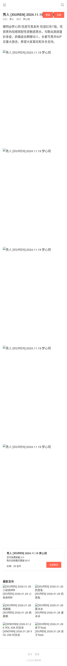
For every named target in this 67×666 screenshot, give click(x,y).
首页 (30, 654)
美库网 (37, 660)
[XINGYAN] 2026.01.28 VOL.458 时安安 (17, 633)
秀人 (11, 19)
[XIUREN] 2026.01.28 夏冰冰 (49, 614)
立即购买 (53, 564)
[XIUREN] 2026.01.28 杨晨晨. (17, 614)
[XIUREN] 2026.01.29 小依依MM (17, 595)
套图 (37, 654)
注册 (59, 14)
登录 (48, 14)
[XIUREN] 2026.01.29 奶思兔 (49, 595)
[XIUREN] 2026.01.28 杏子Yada (49, 633)
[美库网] (33, 4)
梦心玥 (26, 19)
